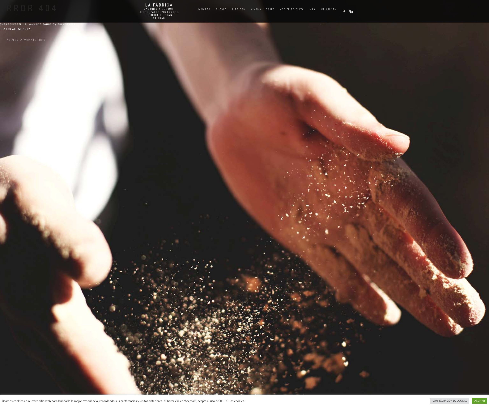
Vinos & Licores (262, 9)
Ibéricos (238, 9)
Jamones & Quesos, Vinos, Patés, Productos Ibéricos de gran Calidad (159, 13)
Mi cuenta (328, 9)
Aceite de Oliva (292, 9)
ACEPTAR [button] (479, 400)
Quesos (221, 9)
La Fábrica (159, 5)
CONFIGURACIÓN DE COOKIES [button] (449, 400)
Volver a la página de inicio (26, 40)
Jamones (204, 9)
